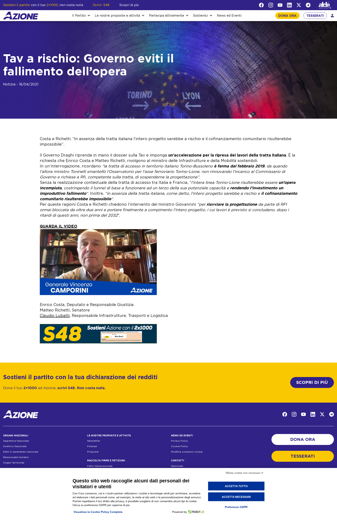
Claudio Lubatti (55, 316)
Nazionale (177, 466)
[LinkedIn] (289, 5)
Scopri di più (129, 5)
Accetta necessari (236, 496)
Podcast (92, 446)
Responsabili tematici (16, 457)
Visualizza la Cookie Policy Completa (98, 511)
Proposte (92, 452)
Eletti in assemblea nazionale (20, 452)
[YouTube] (280, 5)
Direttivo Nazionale (15, 446)
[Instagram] (270, 5)
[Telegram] (308, 5)
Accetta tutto (236, 486)
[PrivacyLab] (195, 512)
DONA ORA (287, 15)
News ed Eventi (229, 15)
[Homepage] (20, 16)
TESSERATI (315, 15)
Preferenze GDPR (236, 507)
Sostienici (200, 15)
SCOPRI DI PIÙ (312, 382)
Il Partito (79, 15)
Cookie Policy (179, 446)
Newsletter (93, 441)
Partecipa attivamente (166, 15)
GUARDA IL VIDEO (58, 226)
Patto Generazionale (100, 466)
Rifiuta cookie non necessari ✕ (244, 472)
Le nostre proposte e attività (117, 15)
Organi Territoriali (13, 463)
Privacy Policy (179, 441)
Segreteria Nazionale (16, 441)
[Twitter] (298, 5)
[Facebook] (261, 5)
